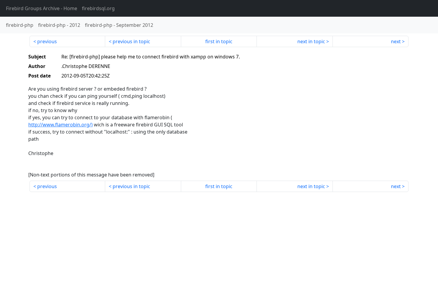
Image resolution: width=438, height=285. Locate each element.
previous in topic (131, 41)
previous (47, 41)
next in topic (311, 41)
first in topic (218, 41)
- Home (41, 8)
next (396, 41)
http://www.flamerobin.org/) (60, 124)
